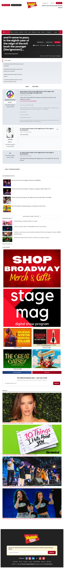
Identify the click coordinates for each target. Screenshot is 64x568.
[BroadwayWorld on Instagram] (29, 558)
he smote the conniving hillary (28, 101)
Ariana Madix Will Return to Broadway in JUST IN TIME (17, 423)
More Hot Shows (17, 372)
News (12, 32)
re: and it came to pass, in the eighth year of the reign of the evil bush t (37, 129)
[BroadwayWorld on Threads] (40, 558)
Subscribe (35, 86)
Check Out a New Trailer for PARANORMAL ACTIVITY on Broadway (30, 226)
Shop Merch (6, 5)
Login (55, 32)
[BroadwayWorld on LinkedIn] (33, 558)
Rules (59, 45)
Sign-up (52, 3)
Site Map (49, 561)
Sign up (56, 383)
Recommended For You (8, 176)
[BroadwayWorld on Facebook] (26, 558)
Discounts (46, 372)
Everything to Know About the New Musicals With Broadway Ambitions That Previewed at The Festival (31, 518)
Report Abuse (52, 45)
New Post (37, 45)
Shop (38, 32)
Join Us (30, 561)
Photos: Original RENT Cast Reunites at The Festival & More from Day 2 (22, 487)
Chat (25, 32)
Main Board (40, 42)
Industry (21, 32)
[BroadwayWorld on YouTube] (43, 558)
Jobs (29, 32)
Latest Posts (49, 42)
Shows (16, 32)
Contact (25, 561)
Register (49, 32)
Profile (10, 102)
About (20, 561)
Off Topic (57, 42)
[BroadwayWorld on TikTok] (36, 558)
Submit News (36, 561)
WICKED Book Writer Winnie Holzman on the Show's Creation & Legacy (31, 237)
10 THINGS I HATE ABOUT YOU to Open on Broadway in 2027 (19, 455)
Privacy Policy (48, 564)
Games (43, 32)
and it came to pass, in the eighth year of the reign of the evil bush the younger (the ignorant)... (37, 92)
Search (44, 45)
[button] (60, 32)
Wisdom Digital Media (28, 564)
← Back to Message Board (10, 53)
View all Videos (6, 244)
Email (27, 86)
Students (34, 32)
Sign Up (51, 552)
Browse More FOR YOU (31, 216)
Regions (43, 561)
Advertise (15, 561)
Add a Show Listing (16, 5)
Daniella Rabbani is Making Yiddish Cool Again (25, 221)
